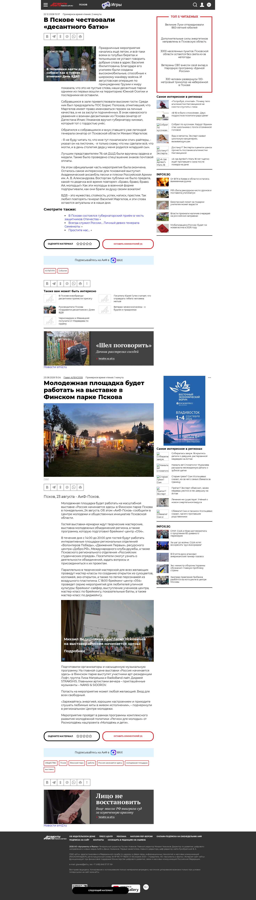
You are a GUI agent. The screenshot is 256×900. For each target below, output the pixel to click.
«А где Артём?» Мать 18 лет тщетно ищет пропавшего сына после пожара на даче (190, 162)
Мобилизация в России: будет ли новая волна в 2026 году (188, 226)
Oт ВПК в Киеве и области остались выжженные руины (189, 180)
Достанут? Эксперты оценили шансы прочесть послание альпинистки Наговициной (192, 150)
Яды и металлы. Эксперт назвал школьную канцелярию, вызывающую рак (189, 139)
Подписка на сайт (79, 840)
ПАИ (46, 479)
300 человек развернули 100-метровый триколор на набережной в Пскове (184, 82)
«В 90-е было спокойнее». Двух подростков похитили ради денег (190, 114)
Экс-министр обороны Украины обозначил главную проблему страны (187, 568)
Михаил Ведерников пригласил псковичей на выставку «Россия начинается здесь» (105, 641)
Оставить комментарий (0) (128, 244)
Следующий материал (100, 890)
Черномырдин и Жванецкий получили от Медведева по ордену (74, 321)
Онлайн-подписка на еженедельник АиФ (179, 836)
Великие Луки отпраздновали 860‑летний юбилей (184, 26)
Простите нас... (79, 230)
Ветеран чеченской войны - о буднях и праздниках (130, 308)
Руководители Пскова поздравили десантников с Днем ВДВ (77, 310)
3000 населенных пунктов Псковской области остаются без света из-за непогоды (184, 54)
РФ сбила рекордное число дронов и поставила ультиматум (190, 191)
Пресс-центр (106, 836)
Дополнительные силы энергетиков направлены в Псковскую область (184, 40)
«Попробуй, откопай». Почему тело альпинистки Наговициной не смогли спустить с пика (191, 104)
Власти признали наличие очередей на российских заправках (190, 214)
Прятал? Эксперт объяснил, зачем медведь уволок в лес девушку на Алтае (190, 491)
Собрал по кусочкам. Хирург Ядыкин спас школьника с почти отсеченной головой (192, 127)
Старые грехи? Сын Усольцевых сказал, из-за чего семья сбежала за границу (191, 479)
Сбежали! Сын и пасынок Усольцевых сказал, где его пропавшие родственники (192, 514)
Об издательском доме (82, 836)
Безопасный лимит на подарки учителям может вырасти (187, 203)
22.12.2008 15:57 (52, 14)
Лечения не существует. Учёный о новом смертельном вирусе (190, 501)
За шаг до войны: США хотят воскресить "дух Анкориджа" (186, 543)
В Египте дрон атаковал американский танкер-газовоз (187, 555)
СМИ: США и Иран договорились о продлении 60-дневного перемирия (188, 533)
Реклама (121, 836)
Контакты (98, 840)
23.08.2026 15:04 (52, 377)
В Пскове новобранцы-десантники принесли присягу (75, 297)
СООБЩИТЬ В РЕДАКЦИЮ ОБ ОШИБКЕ (127, 840)
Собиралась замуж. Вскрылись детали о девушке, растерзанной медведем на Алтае (189, 456)
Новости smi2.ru (55, 367)
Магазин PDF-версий (141, 836)
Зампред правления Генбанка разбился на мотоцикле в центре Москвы (188, 579)
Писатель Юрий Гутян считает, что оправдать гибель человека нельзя (132, 298)
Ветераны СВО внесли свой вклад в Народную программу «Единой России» (184, 68)
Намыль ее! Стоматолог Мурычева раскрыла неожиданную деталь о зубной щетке (190, 468)
